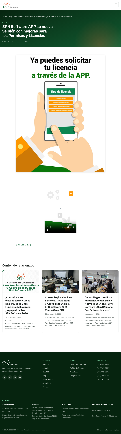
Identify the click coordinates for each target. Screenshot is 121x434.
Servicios (46, 368)
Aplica (116, 430)
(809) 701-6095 (103, 372)
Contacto (46, 387)
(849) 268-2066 (103, 376)
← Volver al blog (23, 244)
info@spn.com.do (103, 364)
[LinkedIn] (15, 377)
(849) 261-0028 (103, 379)
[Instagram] (10, 377)
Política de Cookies (77, 368)
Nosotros (46, 364)
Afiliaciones (47, 383)
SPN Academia (48, 379)
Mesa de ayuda (102, 430)
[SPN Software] (10, 5)
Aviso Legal (74, 372)
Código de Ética (75, 376)
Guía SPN (46, 372)
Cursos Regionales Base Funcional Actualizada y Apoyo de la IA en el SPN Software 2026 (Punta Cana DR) (58, 304)
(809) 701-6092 (103, 368)
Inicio (4, 16)
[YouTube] (20, 377)
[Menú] (116, 4)
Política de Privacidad (78, 364)
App (111, 430)
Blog (10, 16)
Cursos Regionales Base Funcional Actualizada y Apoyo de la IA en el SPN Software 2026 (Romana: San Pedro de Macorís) (99, 304)
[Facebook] (4, 377)
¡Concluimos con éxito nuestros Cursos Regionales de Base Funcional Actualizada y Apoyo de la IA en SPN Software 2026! (17, 305)
